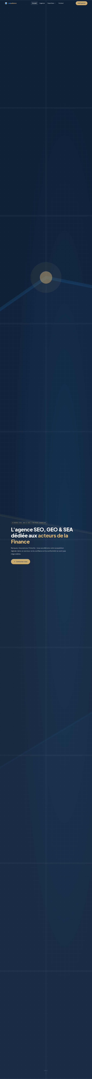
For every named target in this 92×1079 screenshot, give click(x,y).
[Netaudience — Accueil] (12, 3)
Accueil (34, 3)
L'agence (42, 3)
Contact (61, 3)
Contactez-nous (21, 561)
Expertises (51, 3)
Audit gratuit (81, 3)
